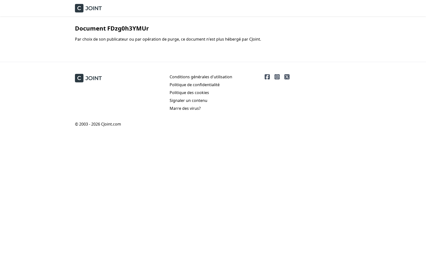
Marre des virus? (185, 108)
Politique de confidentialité (195, 84)
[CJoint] (88, 78)
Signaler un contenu (188, 100)
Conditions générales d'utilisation (201, 77)
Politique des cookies (189, 92)
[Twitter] (287, 77)
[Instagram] (277, 77)
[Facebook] (267, 77)
